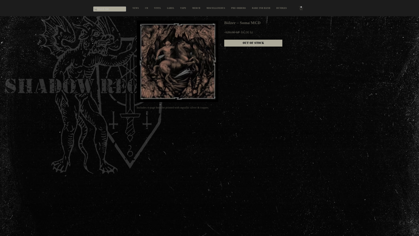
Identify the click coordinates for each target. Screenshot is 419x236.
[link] (301, 8)
